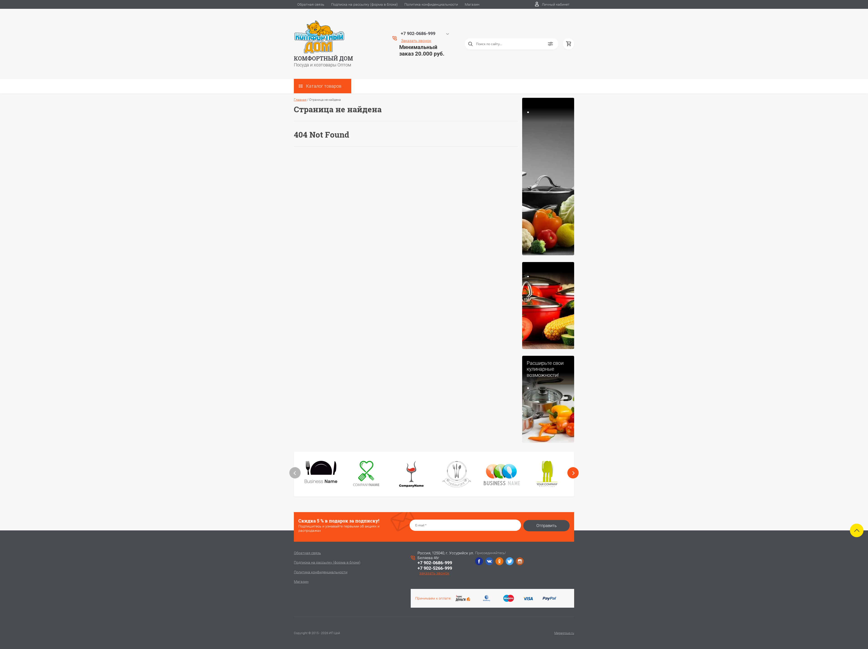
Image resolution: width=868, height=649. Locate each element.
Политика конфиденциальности (431, 4)
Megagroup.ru (564, 633)
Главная (300, 99)
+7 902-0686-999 (434, 562)
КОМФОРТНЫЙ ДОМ (323, 58)
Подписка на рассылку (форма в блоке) (364, 4)
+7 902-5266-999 (434, 568)
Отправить (546, 525)
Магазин (472, 4)
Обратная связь (310, 4)
